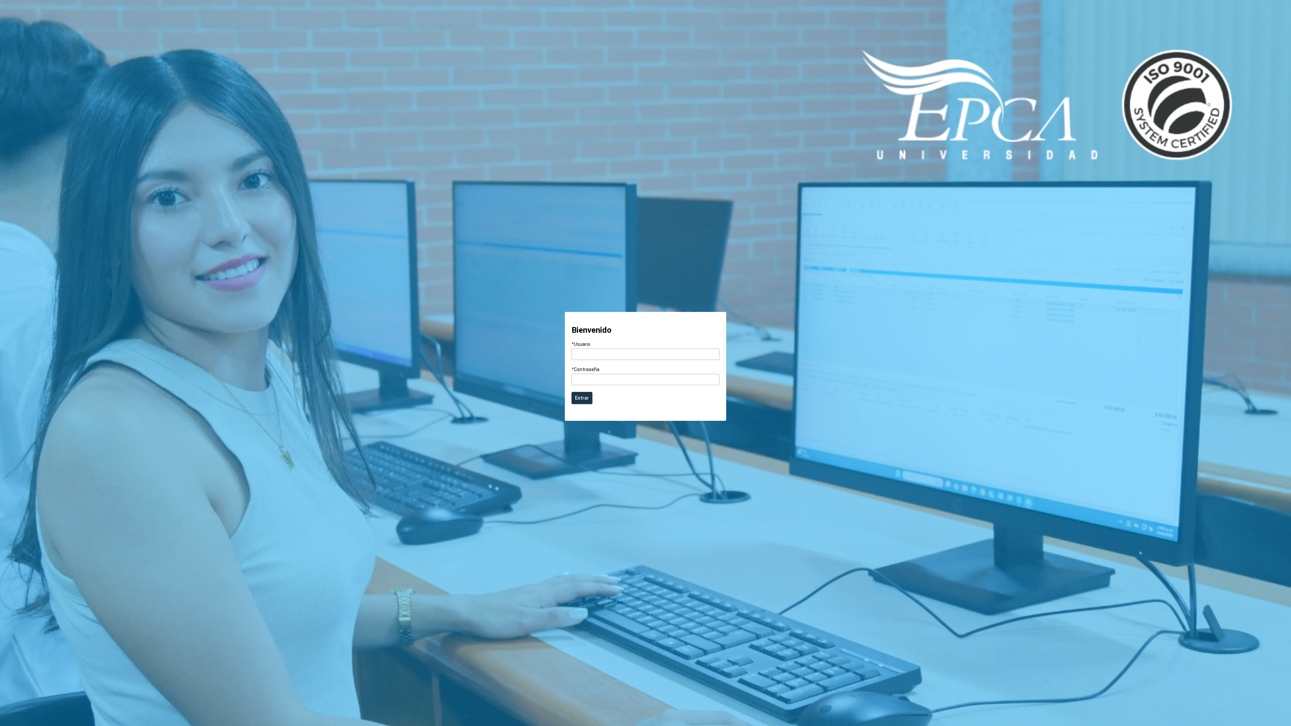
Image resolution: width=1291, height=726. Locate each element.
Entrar (582, 398)
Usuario (581, 344)
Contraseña (585, 369)
